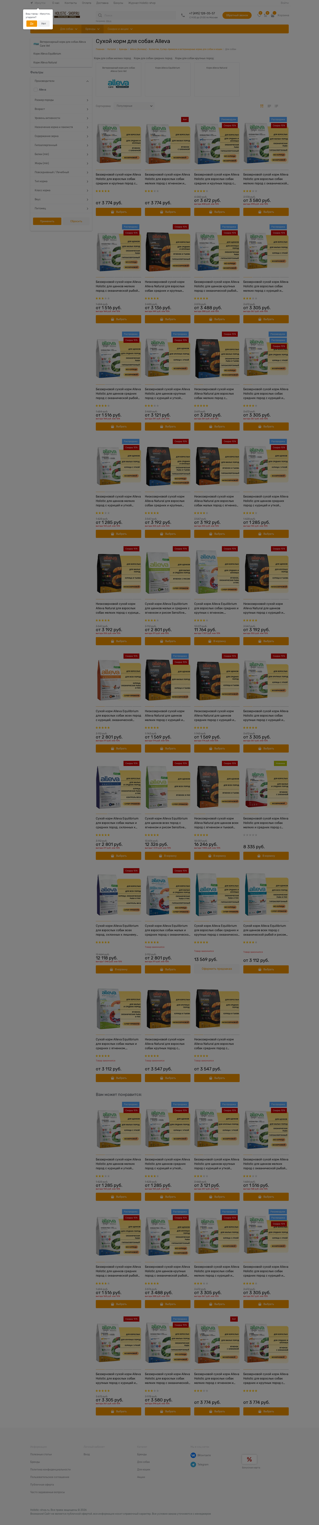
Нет (43, 23)
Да (31, 23)
